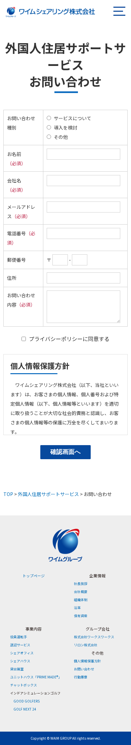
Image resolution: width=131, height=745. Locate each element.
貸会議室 (17, 668)
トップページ (34, 575)
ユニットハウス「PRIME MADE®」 (35, 676)
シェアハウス (20, 660)
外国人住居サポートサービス (48, 494)
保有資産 (80, 615)
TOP (8, 494)
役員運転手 (18, 636)
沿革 (77, 607)
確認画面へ (65, 451)
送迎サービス (20, 644)
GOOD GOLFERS (26, 700)
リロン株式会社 (85, 644)
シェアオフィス (22, 652)
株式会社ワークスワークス (94, 636)
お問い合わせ (84, 668)
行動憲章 (80, 676)
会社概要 (80, 591)
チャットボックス (23, 684)
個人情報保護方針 (87, 660)
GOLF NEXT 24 (24, 709)
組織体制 (80, 599)
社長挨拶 (80, 583)
